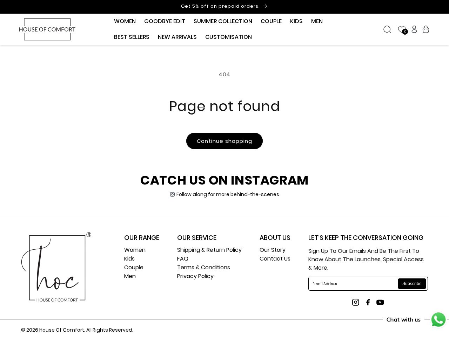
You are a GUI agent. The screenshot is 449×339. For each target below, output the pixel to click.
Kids (129, 259)
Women (135, 250)
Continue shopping (224, 141)
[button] (125, 21)
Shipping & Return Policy (209, 250)
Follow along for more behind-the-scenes (227, 194)
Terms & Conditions (203, 268)
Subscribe (412, 283)
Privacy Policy (195, 277)
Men (130, 277)
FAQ (182, 259)
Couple (133, 268)
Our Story (273, 250)
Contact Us (275, 259)
